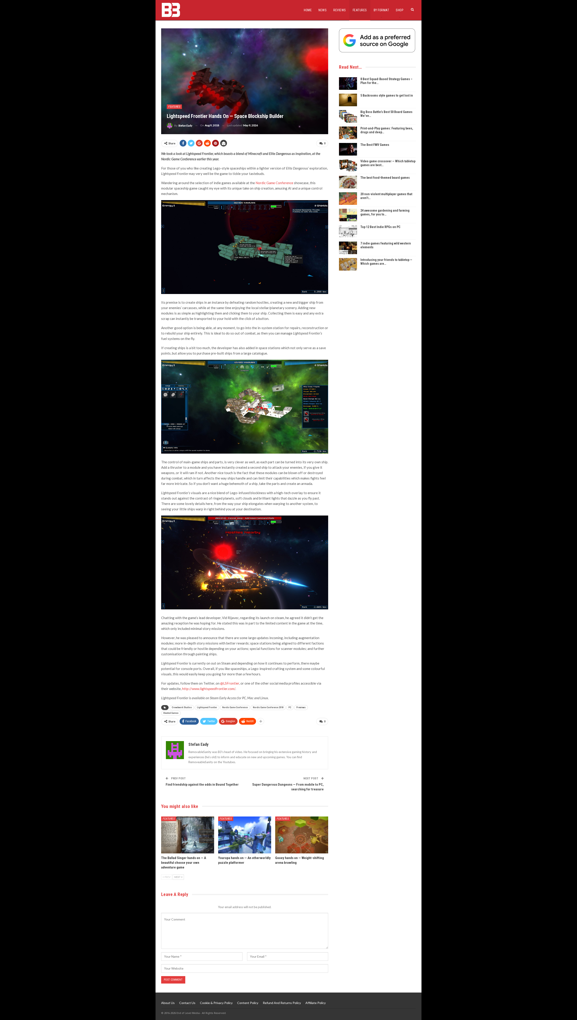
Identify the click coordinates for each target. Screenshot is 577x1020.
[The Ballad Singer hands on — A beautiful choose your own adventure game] (187, 835)
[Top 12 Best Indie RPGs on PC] (348, 231)
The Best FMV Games (374, 145)
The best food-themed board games (385, 177)
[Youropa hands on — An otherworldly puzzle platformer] (244, 835)
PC (289, 707)
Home (308, 10)
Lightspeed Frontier (207, 707)
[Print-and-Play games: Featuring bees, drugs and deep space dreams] (348, 133)
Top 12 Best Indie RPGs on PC (380, 227)
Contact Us (187, 1003)
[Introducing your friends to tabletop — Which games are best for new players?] (348, 264)
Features (360, 10)
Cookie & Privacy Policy (216, 1003)
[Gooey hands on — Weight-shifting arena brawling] (301, 835)
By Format (381, 10)
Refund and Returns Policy (282, 1003)
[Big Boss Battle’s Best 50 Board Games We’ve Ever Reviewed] (348, 116)
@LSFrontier (229, 683)
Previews (301, 707)
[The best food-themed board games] (348, 182)
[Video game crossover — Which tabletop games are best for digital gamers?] (348, 165)
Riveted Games (171, 713)
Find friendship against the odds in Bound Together (202, 785)
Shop (399, 10)
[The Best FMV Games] (348, 149)
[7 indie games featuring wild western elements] (348, 248)
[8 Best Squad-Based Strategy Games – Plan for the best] (348, 83)
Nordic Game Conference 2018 (268, 707)
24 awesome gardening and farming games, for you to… (385, 212)
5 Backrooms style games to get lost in (386, 95)
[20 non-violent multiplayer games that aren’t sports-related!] (348, 198)
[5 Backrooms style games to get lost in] (348, 100)
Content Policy (247, 1003)
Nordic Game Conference (274, 183)
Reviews (339, 10)
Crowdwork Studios (182, 707)
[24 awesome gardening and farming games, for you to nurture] (348, 215)
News (322, 10)
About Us (168, 1003)
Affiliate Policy (315, 1003)
